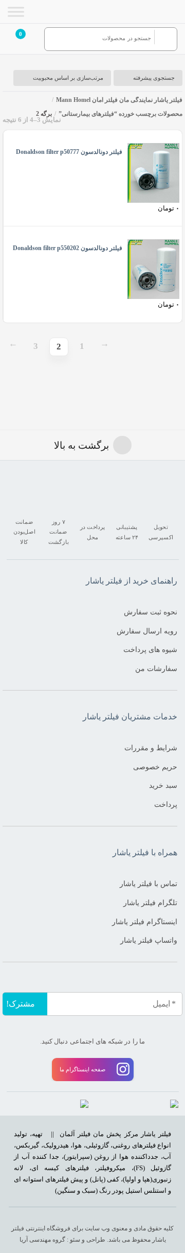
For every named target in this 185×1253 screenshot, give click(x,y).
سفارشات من (156, 668)
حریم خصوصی (155, 767)
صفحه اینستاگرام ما (82, 1069)
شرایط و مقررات (150, 748)
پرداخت (165, 804)
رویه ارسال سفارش (147, 631)
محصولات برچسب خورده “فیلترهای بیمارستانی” (120, 113)
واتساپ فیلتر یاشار (148, 940)
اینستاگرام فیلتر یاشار (144, 921)
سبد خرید (163, 785)
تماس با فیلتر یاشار (148, 883)
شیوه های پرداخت (150, 649)
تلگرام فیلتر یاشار (150, 902)
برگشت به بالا (81, 445)
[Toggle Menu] (16, 11)
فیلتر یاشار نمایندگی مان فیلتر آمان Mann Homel (119, 99)
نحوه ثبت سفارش (150, 612)
